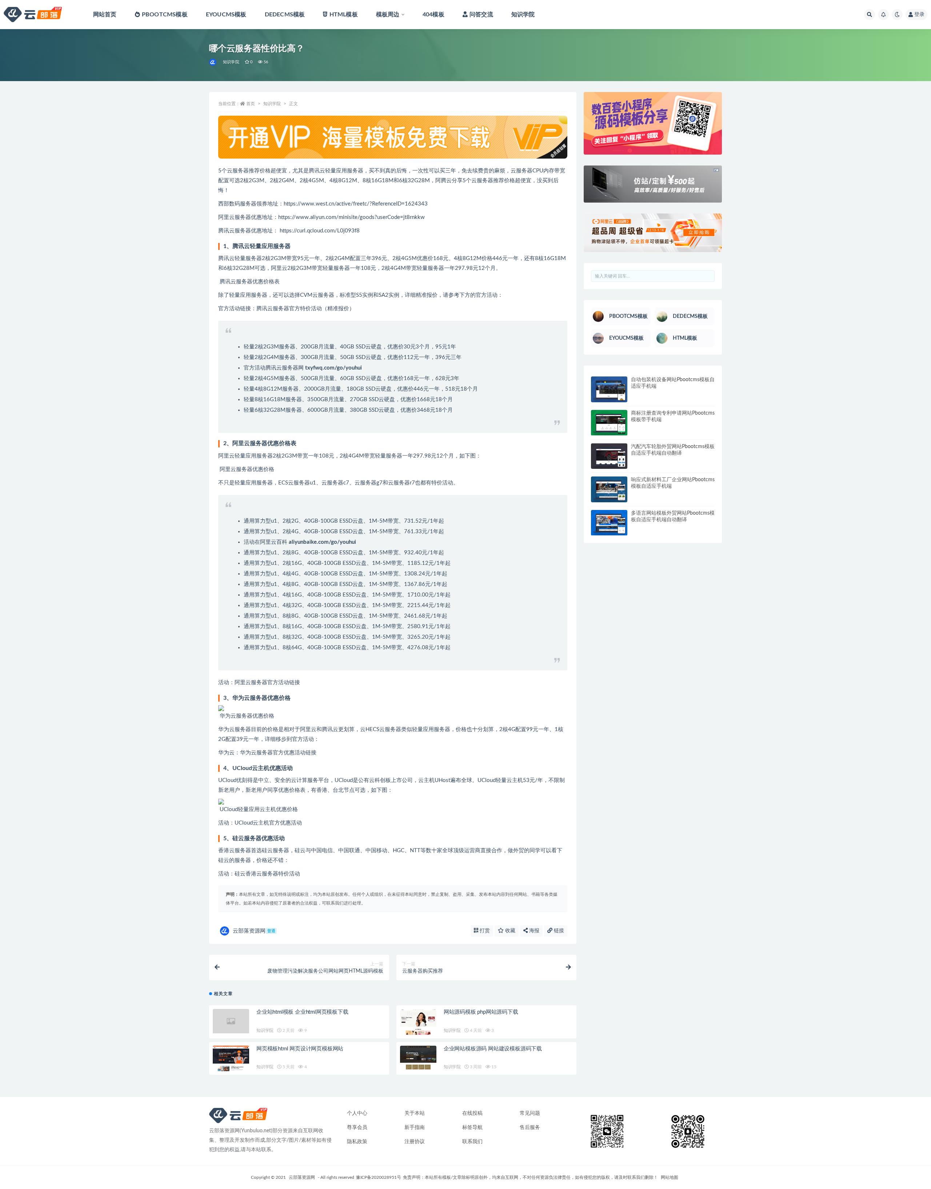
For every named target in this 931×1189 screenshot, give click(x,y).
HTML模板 (343, 14)
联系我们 (472, 1141)
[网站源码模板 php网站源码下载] (418, 1022)
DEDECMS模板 (285, 14)
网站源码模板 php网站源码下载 (481, 1012)
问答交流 (481, 14)
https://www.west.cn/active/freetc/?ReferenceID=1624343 (356, 204)
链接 (558, 930)
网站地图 (669, 1177)
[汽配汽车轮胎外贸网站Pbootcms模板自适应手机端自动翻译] (609, 456)
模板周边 (388, 14)
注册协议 (414, 1141)
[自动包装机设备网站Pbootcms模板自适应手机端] (609, 389)
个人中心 (357, 1113)
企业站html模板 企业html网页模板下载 (302, 1012)
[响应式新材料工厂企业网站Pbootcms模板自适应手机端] (609, 489)
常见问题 (530, 1113)
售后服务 (530, 1127)
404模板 (433, 14)
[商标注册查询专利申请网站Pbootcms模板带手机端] (609, 423)
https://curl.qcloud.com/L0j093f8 (320, 231)
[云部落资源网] (213, 62)
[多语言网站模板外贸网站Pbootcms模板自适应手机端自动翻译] (609, 523)
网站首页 (105, 14)
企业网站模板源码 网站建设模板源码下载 (493, 1049)
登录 (919, 14)
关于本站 (414, 1113)
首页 (250, 103)
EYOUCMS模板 (226, 14)
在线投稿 (472, 1113)
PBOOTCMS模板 (165, 14)
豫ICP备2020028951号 (378, 1177)
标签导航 (472, 1127)
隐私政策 (357, 1141)
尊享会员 (357, 1127)
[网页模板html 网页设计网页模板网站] (231, 1059)
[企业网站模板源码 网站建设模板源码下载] (418, 1059)
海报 (533, 930)
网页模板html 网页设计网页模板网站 (299, 1049)
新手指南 (414, 1127)
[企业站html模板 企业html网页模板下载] (231, 1021)
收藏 (509, 930)
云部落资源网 (254, 931)
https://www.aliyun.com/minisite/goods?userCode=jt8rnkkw (351, 217)
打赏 (484, 930)
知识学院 (523, 14)
